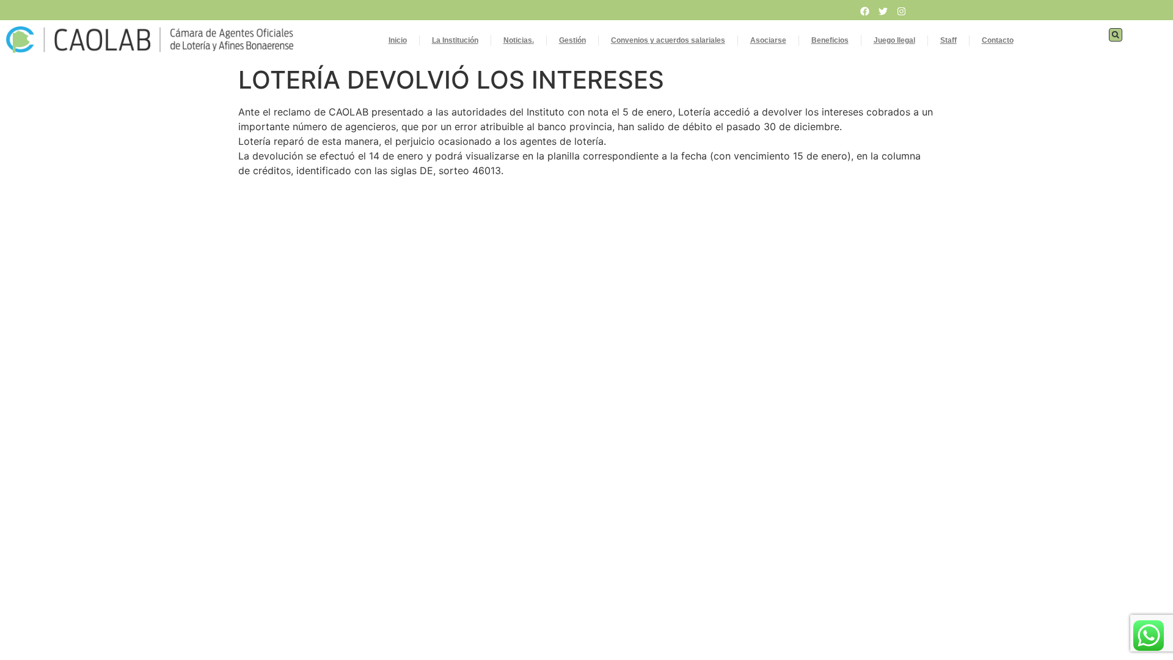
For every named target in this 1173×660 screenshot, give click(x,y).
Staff (948, 40)
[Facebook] (865, 11)
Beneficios (830, 40)
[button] (1115, 35)
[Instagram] (902, 11)
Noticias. (518, 40)
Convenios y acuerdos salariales (668, 40)
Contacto (998, 40)
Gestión (572, 40)
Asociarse (768, 40)
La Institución (455, 40)
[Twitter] (883, 11)
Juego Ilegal (894, 40)
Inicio (398, 40)
